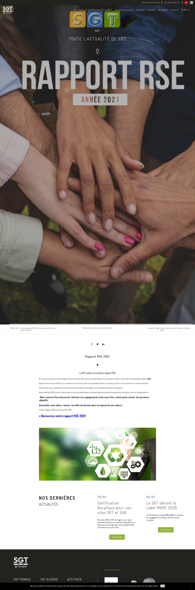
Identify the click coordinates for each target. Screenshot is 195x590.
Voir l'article (117, 537)
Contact (174, 10)
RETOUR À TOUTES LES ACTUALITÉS (97, 328)
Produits (141, 10)
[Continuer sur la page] (97, 53)
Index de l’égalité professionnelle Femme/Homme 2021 (168, 329)
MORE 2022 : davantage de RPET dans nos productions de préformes (32, 329)
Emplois (151, 10)
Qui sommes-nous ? (124, 10)
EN (188, 10)
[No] (191, 586)
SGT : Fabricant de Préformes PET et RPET (92, 10)
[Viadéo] (187, 2)
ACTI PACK (74, 579)
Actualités (163, 10)
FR (185, 10)
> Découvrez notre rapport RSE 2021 (62, 416)
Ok (162, 586)
